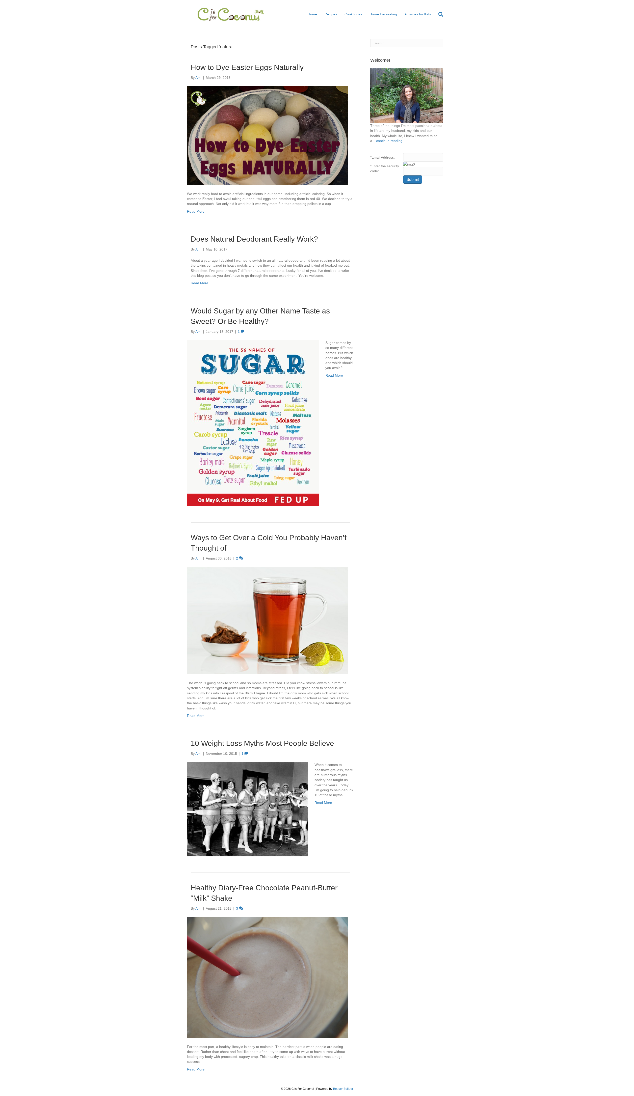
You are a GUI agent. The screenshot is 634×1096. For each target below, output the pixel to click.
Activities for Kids (417, 14)
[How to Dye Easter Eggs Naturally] (267, 135)
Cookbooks (353, 14)
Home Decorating (383, 14)
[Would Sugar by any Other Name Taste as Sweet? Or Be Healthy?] (253, 423)
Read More (196, 211)
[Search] (439, 14)
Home (312, 14)
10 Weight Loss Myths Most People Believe (262, 743)
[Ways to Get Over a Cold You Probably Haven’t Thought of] (267, 620)
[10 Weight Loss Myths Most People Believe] (247, 809)
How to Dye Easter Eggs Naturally (247, 67)
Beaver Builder (343, 1089)
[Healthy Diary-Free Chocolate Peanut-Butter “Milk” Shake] (267, 977)
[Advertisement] (406, 268)
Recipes (330, 14)
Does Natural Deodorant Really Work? (254, 239)
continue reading (389, 141)
